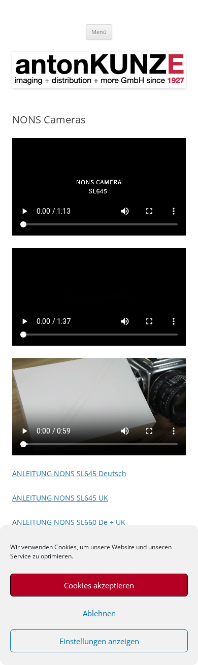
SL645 (86, 498)
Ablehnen (99, 613)
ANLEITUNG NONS (44, 498)
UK (102, 498)
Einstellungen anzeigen (99, 641)
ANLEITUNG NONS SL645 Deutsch (69, 473)
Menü (99, 32)
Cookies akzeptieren (99, 585)
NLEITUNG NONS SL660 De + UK (71, 522)
